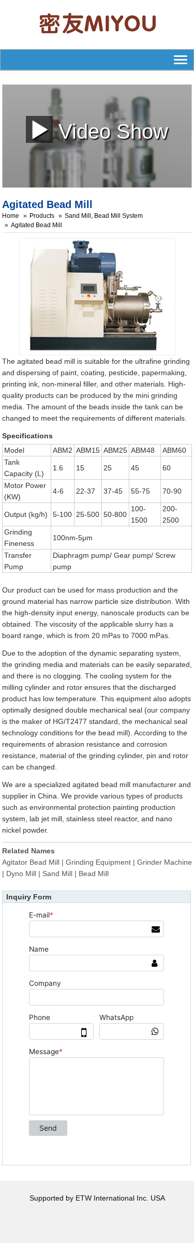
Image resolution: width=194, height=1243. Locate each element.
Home (10, 215)
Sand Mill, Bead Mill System (104, 215)
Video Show (110, 131)
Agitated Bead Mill (36, 225)
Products (41, 215)
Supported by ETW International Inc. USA (97, 1198)
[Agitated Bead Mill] (97, 296)
